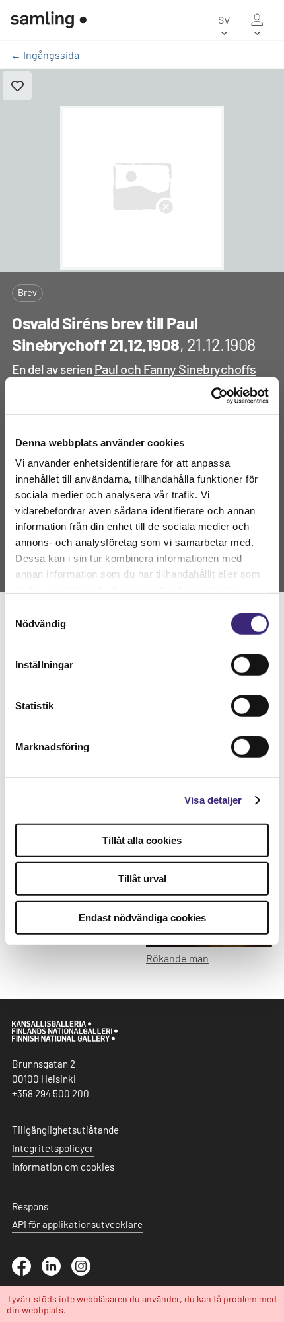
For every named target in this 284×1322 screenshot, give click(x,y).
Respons (30, 1206)
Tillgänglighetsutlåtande (65, 1130)
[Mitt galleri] (256, 20)
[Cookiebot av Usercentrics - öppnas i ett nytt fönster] (211, 396)
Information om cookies (63, 1167)
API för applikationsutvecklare (77, 1224)
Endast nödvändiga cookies (142, 917)
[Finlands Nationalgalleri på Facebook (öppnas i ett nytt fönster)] (27, 1272)
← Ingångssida (45, 54)
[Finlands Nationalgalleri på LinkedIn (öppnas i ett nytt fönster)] (56, 1272)
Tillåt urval (142, 878)
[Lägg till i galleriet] (17, 85)
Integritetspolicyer (53, 1148)
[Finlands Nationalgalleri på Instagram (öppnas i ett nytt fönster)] (86, 1272)
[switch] (250, 664)
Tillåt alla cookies (142, 839)
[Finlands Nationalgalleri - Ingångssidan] (48, 20)
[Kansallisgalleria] (65, 1038)
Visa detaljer (213, 800)
